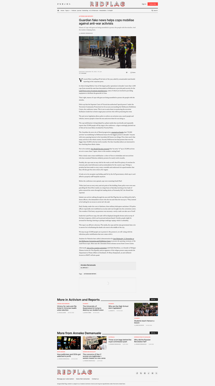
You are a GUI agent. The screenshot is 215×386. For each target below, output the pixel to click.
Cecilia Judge (62, 312)
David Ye (112, 310)
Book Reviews (61, 351)
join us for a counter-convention (97, 248)
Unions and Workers (63, 303)
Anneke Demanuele (87, 33)
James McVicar (140, 325)
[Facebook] (58, 4)
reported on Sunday (117, 132)
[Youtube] (67, 4)
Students (85, 303)
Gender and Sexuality (89, 351)
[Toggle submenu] (70, 10)
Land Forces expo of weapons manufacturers (93, 91)
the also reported (100, 149)
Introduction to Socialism (142, 337)
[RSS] (69, 4)
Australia (111, 337)
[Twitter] (60, 4)
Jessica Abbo (87, 312)
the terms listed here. (119, 384)
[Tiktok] (65, 4)
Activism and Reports (86, 16)
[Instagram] (62, 4)
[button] (67, 10)
